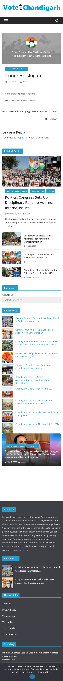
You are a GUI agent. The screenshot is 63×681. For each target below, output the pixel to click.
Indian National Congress (16, 69)
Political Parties (37, 191)
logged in (22, 137)
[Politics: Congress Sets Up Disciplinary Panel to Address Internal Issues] (31, 171)
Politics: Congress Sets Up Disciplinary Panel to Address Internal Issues (29, 202)
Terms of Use (8, 616)
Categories (7, 294)
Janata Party (32, 446)
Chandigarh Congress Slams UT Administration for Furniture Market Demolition (39, 238)
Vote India (7, 622)
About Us (7, 603)
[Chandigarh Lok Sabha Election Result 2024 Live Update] (11, 258)
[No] (59, 671)
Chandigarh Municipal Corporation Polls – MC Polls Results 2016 (41, 271)
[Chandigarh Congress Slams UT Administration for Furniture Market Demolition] (11, 240)
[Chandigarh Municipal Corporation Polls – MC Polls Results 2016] (11, 274)
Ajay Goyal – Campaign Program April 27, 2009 (31, 111)
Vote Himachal (9, 634)
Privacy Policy (9, 609)
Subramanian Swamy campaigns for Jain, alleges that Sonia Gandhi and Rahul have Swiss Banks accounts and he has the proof (31, 454)
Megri (24, 82)
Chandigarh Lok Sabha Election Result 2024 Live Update (39, 256)
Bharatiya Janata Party (15, 446)
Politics (51, 191)
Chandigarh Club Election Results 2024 (34, 388)
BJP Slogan (51, 119)
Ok (32, 676)
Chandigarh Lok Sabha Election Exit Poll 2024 (37, 424)
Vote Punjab (8, 628)
